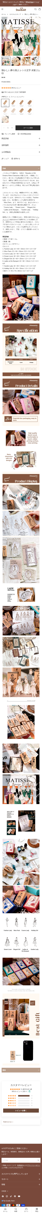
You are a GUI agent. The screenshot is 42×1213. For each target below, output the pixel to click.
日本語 (4, 1191)
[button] (6, 88)
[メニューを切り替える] (2, 9)
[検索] (35, 9)
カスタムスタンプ (15, 14)
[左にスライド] (6, 36)
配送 (4, 1070)
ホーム (4, 14)
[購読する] (38, 1160)
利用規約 (20, 1165)
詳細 (4, 168)
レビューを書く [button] (21, 1110)
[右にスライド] (35, 36)
